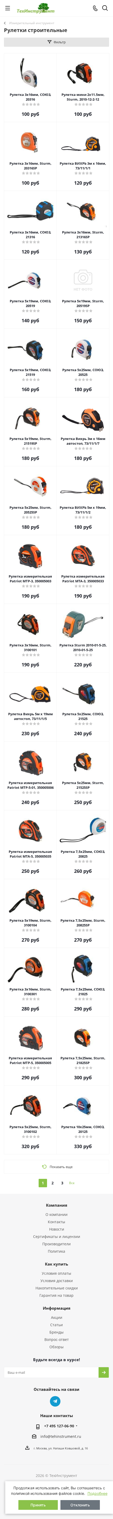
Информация (56, 1308)
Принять (38, 1505)
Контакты (56, 1221)
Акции (56, 1317)
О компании (56, 1214)
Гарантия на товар (56, 1295)
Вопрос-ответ (56, 1339)
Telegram (55, 1401)
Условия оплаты (56, 1273)
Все (72, 1183)
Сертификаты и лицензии (56, 1236)
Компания (56, 1205)
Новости (56, 1229)
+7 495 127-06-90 (59, 1425)
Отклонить (80, 1505)
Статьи (56, 1324)
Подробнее (97, 1493)
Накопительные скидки (56, 1287)
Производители (56, 1243)
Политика (56, 1251)
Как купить (56, 1264)
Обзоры (56, 1346)
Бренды (56, 1332)
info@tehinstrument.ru (60, 1436)
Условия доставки (56, 1280)
